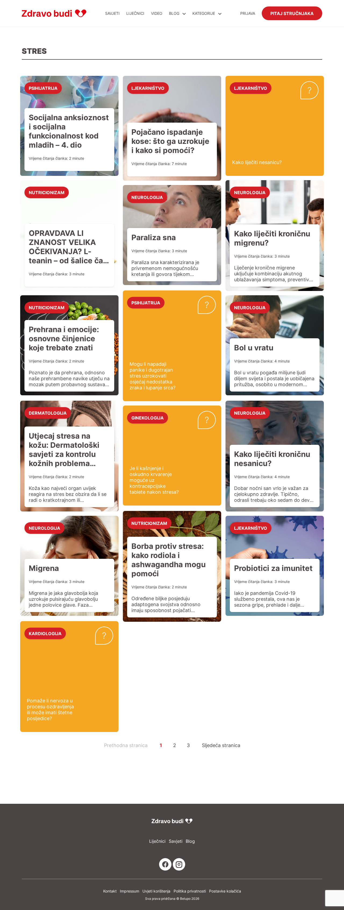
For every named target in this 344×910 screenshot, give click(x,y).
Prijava (247, 13)
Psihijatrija (43, 88)
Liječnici (135, 13)
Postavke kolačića (225, 891)
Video (156, 13)
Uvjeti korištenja (156, 891)
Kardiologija (45, 633)
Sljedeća (221, 745)
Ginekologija (147, 417)
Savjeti (112, 13)
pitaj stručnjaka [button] (292, 13)
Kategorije (204, 13)
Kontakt (110, 891)
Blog (174, 13)
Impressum (129, 891)
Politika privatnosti (190, 891)
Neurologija (147, 197)
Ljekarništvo (147, 88)
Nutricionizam (46, 192)
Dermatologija (48, 413)
